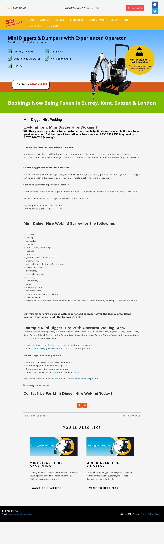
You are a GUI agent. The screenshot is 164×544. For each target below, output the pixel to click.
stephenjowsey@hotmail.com (45, 348)
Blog (126, 20)
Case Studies (34, 26)
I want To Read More (47, 488)
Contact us (28, 345)
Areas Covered (96, 20)
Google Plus (92, 378)
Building (60, 20)
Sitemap (158, 514)
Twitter (54, 378)
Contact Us (53, 26)
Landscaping (76, 20)
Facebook (77, 378)
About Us (45, 20)
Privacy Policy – (148, 514)
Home (31, 20)
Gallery (114, 20)
